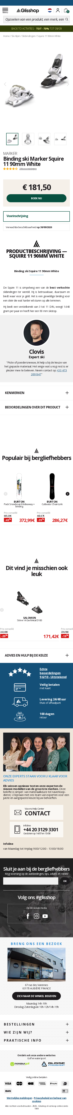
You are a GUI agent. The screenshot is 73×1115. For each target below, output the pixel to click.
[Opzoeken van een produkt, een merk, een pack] (66, 19)
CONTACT (37, 813)
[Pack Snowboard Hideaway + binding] (19, 486)
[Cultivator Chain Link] (52, 486)
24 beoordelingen (28, 168)
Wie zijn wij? (18, 1032)
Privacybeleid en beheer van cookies (49, 1099)
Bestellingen (19, 1024)
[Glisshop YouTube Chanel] (45, 916)
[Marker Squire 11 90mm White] (36, 84)
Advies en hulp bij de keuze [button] (26, 655)
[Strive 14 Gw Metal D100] (29, 602)
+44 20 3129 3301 (40, 829)
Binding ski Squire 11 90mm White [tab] (36, 271)
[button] (36, 393)
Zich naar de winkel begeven (36, 996)
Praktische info (23, 1040)
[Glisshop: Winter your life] (27, 11)
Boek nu (36, 198)
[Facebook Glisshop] (28, 916)
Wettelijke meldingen (19, 1098)
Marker (10, 153)
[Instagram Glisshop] (36, 916)
